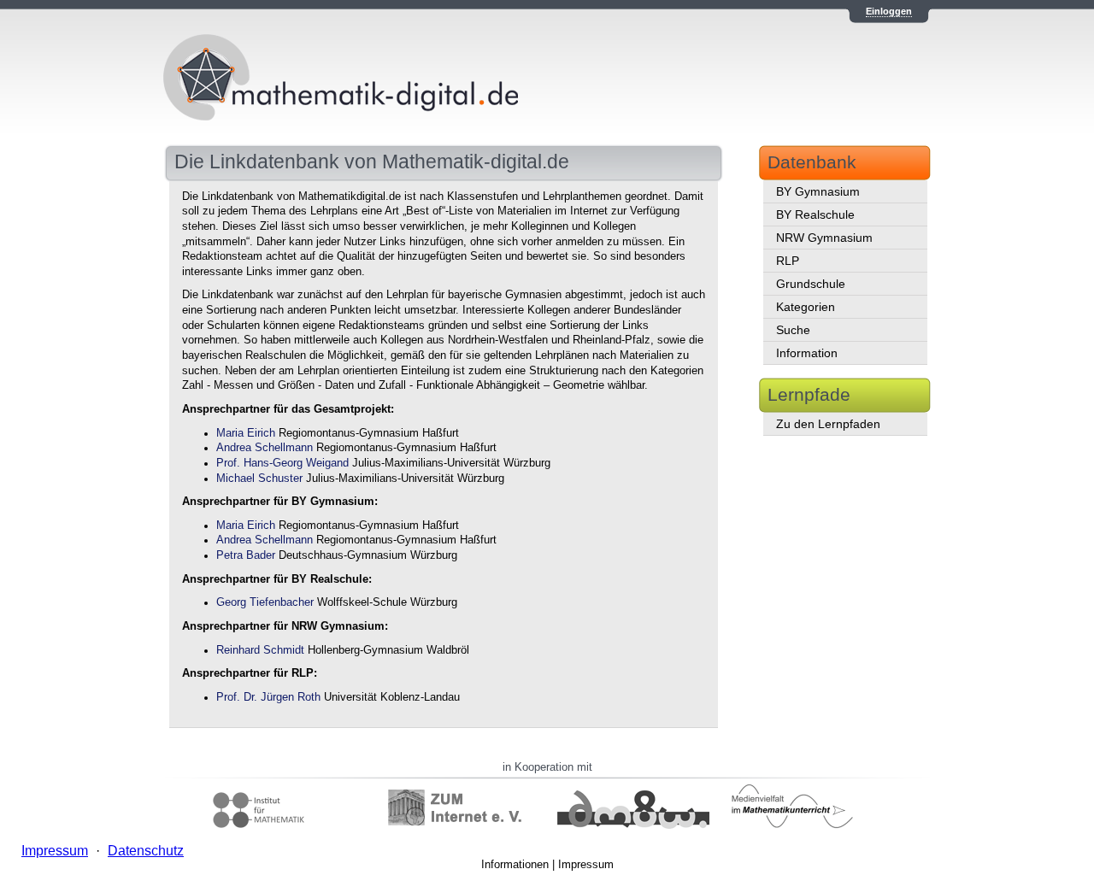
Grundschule (810, 284)
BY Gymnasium (818, 191)
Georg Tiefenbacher (265, 602)
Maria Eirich (245, 433)
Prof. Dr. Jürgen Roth (268, 697)
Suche (793, 330)
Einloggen (889, 11)
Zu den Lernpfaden (828, 424)
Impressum (586, 864)
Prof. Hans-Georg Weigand (282, 463)
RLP (787, 260)
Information (807, 353)
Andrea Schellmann (264, 448)
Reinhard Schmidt (260, 650)
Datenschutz (146, 850)
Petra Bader (245, 555)
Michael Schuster (259, 478)
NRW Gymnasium (824, 237)
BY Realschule (815, 214)
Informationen (515, 864)
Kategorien (805, 307)
